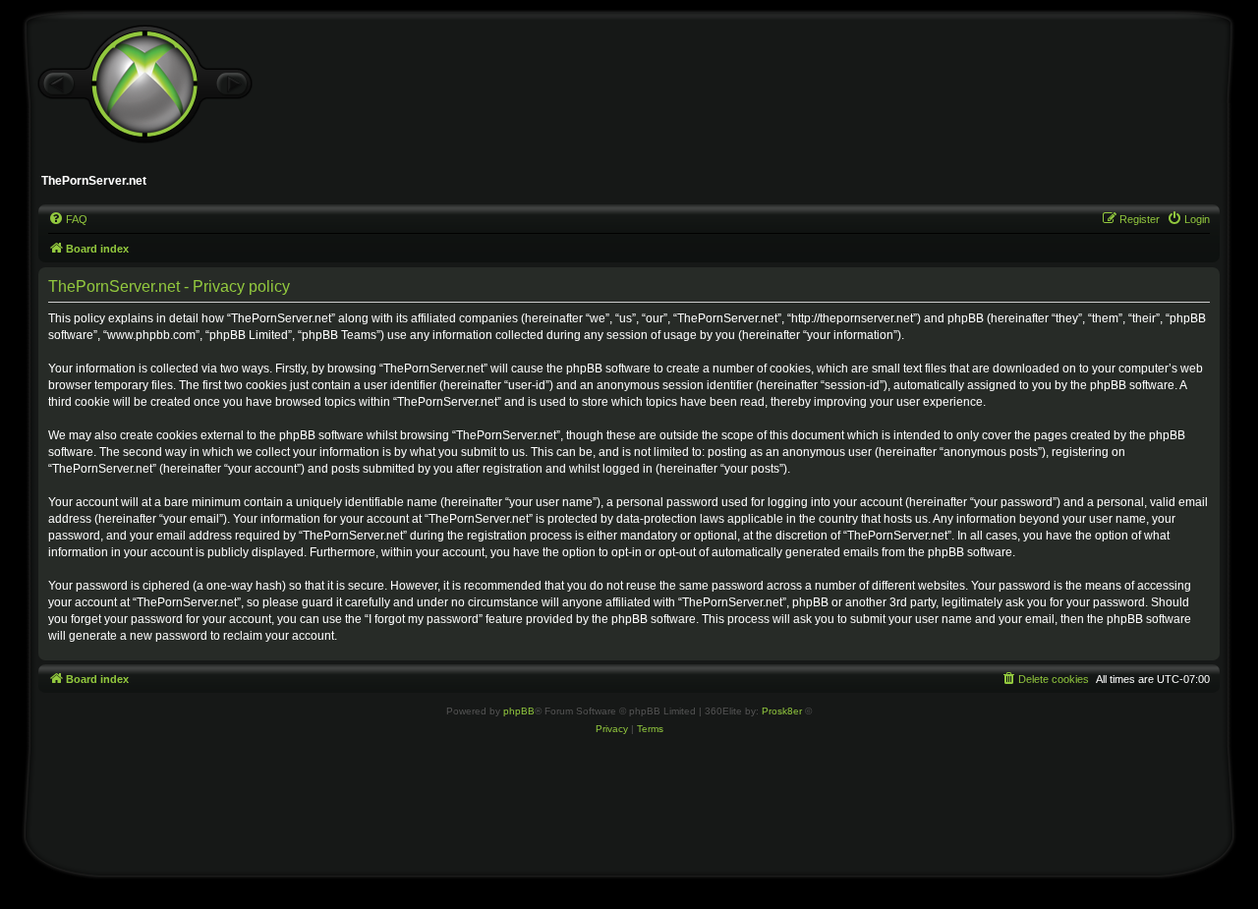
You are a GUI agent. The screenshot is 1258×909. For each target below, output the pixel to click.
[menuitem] (67, 219)
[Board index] (144, 84)
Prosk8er (782, 711)
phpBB (519, 711)
